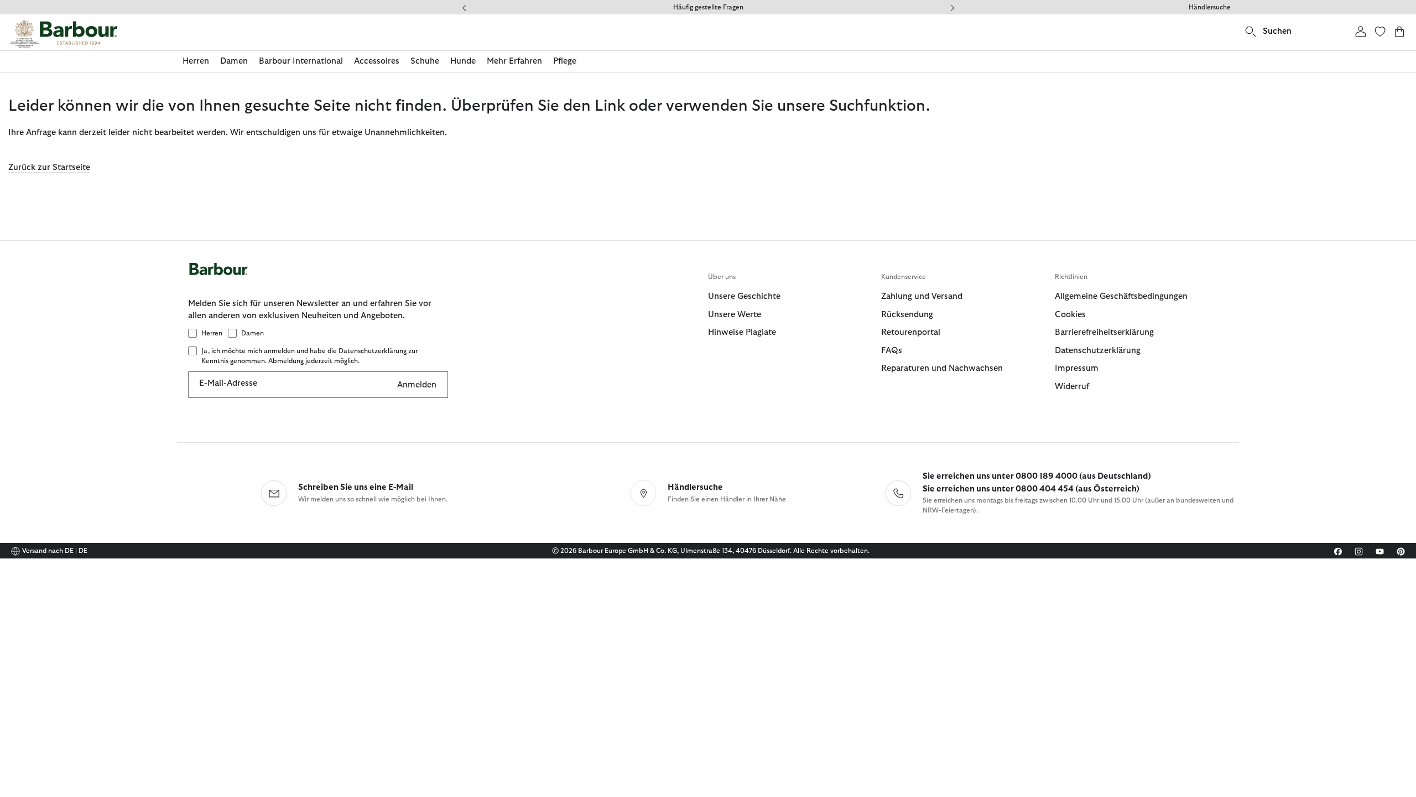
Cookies (1070, 314)
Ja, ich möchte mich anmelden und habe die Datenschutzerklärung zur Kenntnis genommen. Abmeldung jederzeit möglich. (309, 356)
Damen (252, 333)
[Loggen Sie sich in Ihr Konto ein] (1360, 31)
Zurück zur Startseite (49, 167)
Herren (211, 333)
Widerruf (1072, 386)
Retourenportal (910, 332)
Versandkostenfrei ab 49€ (716, 7)
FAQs (891, 350)
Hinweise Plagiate (742, 332)
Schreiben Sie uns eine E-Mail (355, 487)
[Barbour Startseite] (64, 34)
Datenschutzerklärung (1098, 350)
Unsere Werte (734, 314)
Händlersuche (1210, 7)
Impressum (1077, 368)
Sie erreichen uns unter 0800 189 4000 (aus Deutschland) (1037, 476)
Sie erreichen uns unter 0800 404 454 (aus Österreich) (1031, 489)
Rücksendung (907, 314)
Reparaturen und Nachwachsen (942, 368)
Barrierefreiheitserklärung (1104, 332)
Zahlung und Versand (921, 296)
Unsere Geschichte (744, 296)
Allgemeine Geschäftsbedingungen (1121, 296)
